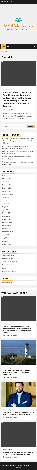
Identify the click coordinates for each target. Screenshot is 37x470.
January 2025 (6, 219)
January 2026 (6, 182)
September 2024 (7, 232)
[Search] (34, 46)
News (4, 268)
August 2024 (6, 235)
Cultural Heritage (7, 89)
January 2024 (6, 244)
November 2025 (7, 188)
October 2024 (6, 229)
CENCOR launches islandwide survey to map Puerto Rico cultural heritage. (18, 413)
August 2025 (6, 197)
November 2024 (7, 225)
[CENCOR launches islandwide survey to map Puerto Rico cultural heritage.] (18, 394)
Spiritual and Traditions (9, 271)
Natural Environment (8, 265)
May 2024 (5, 241)
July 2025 (5, 200)
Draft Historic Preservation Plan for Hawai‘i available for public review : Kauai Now (17, 372)
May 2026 (5, 175)
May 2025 (5, 207)
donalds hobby (7, 283)
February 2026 (6, 179)
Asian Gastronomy (8, 256)
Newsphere (27, 465)
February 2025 (6, 216)
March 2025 (6, 213)
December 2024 (7, 222)
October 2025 (6, 191)
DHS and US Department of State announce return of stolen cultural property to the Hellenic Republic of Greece (18, 141)
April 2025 (5, 210)
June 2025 (5, 204)
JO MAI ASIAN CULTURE (9, 262)
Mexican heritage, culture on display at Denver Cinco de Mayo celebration (18, 453)
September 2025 (7, 194)
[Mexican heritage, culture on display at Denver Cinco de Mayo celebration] (18, 434)
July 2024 (5, 238)
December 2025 (7, 185)
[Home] (4, 46)
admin (14, 109)
